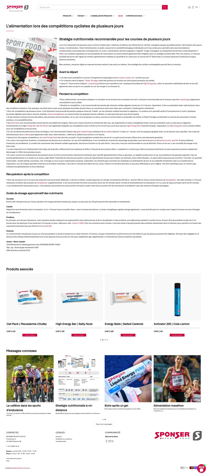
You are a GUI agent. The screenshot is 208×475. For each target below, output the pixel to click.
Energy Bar (31, 126)
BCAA (49, 226)
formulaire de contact (13, 458)
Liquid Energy (86, 131)
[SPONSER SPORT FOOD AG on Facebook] (106, 442)
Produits (67, 16)
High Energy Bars (134, 126)
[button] (198, 7)
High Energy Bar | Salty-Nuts (24, 324)
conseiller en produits (101, 16)
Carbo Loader (125, 77)
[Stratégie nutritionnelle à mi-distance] (177, 378)
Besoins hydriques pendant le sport (79, 405)
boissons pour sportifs (168, 140)
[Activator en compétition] (30, 378)
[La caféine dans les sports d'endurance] (128, 378)
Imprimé (59, 436)
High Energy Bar (149, 83)
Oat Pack (15, 123)
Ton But (80, 16)
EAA (40, 226)
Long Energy (93, 83)
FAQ (7, 461)
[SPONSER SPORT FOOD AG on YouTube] (112, 442)
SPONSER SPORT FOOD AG (20, 468)
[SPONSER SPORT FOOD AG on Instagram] (109, 442)
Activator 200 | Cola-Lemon (122, 324)
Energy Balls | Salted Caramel (75, 324)
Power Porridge (91, 80)
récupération (171, 180)
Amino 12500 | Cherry (168, 324)
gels (78, 131)
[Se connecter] (189, 7)
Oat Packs (43, 126)
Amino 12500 (78, 223)
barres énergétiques (56, 114)
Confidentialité (61, 441)
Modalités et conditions (64, 439)
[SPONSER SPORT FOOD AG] (17, 7)
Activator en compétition (23, 405)
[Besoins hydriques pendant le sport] (79, 378)
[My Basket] (193, 7)
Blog (120, 16)
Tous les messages (104, 424)
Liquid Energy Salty (49, 137)
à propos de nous (134, 16)
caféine (109, 131)
